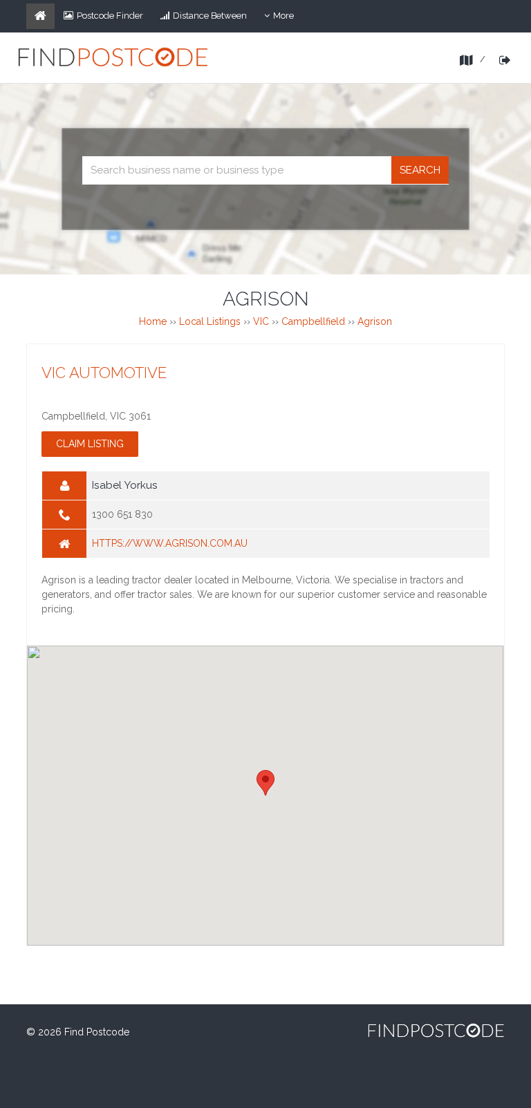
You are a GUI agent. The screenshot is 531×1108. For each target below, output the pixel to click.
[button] (265, 782)
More (287, 19)
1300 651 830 (122, 514)
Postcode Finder (110, 15)
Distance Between (210, 15)
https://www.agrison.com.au (170, 543)
